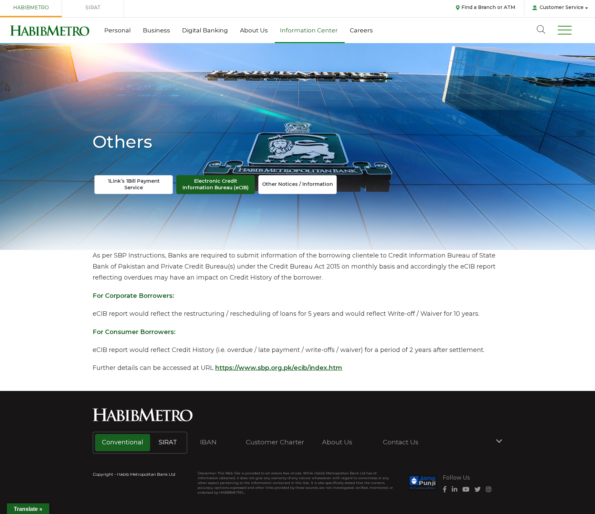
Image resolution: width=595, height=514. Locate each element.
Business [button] (156, 30)
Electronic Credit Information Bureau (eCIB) (215, 184)
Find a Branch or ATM (488, 7)
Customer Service (561, 7)
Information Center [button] (309, 30)
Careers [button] (361, 30)
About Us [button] (254, 30)
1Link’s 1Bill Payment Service (134, 184)
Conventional (122, 442)
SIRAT (92, 7)
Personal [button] (117, 30)
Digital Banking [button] (205, 30)
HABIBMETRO (31, 7)
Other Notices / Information (297, 184)
